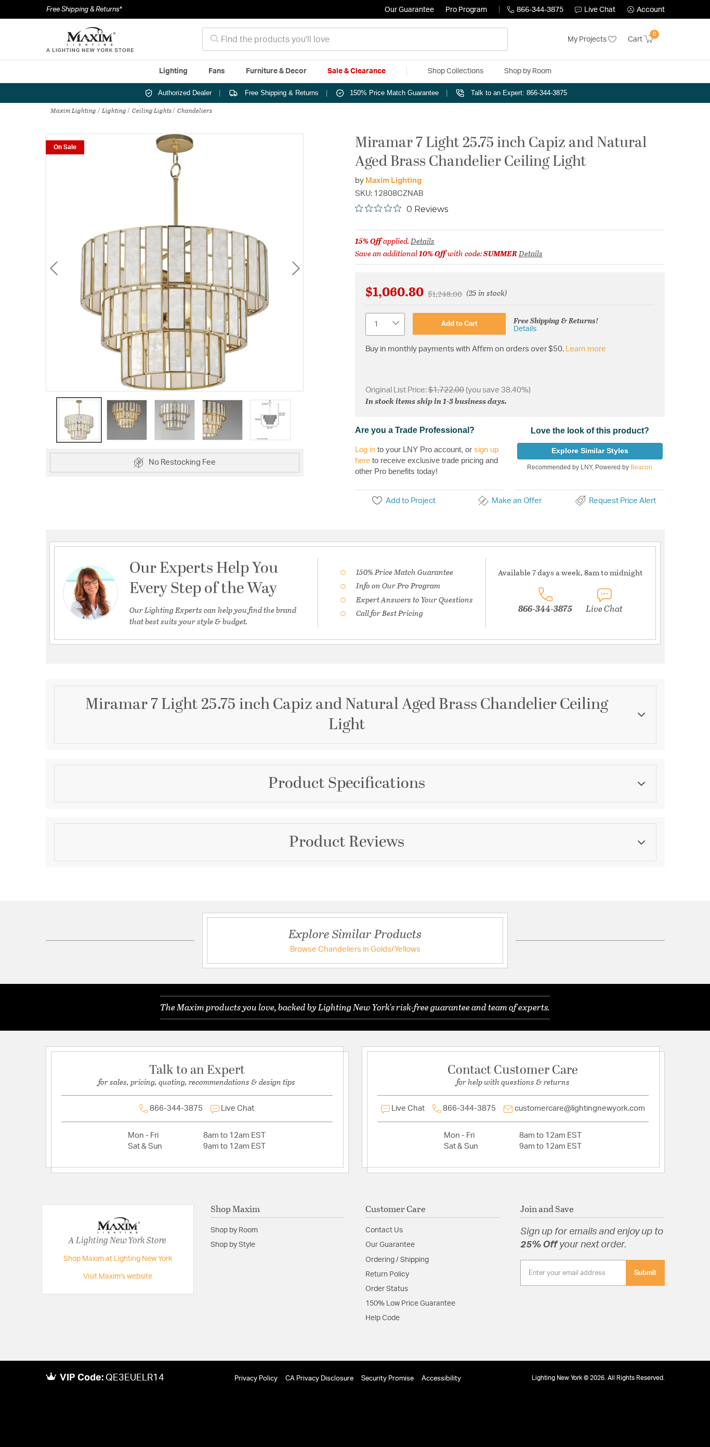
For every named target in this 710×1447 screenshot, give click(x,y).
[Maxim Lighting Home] (90, 39)
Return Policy (387, 1274)
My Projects (588, 39)
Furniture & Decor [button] (276, 71)
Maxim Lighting (73, 110)
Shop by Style (233, 1244)
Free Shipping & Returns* (84, 9)
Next (295, 268)
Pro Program (466, 10)
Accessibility (441, 1378)
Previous (53, 268)
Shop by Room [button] (527, 71)
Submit (645, 1273)
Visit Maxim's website (117, 1276)
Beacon (641, 467)
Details (423, 240)
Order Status (386, 1289)
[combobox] (355, 39)
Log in (365, 449)
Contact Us (384, 1230)
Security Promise (387, 1378)
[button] (646, 10)
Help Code (382, 1318)
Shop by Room (234, 1230)
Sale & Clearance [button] (356, 71)
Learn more (586, 349)
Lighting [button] (173, 71)
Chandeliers (194, 110)
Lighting (114, 110)
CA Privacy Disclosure (319, 1378)
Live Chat (599, 10)
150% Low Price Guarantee (410, 1303)
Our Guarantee (409, 10)
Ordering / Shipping (397, 1260)
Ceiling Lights (152, 110)
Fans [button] (216, 71)
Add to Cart (459, 323)
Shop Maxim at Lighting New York (117, 1258)
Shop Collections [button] (455, 71)
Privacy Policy (256, 1378)
